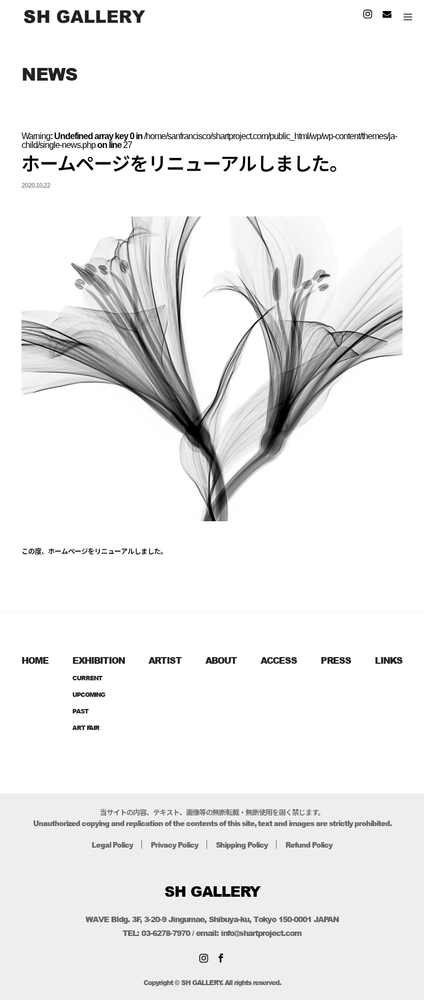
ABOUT (221, 660)
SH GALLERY (212, 891)
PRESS (336, 660)
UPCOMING (88, 694)
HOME (35, 660)
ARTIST (165, 660)
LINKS (388, 660)
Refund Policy (308, 845)
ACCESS (279, 660)
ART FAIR (85, 727)
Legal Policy (112, 845)
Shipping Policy (242, 845)
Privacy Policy (174, 845)
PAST (80, 711)
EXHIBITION (98, 660)
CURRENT (87, 678)
